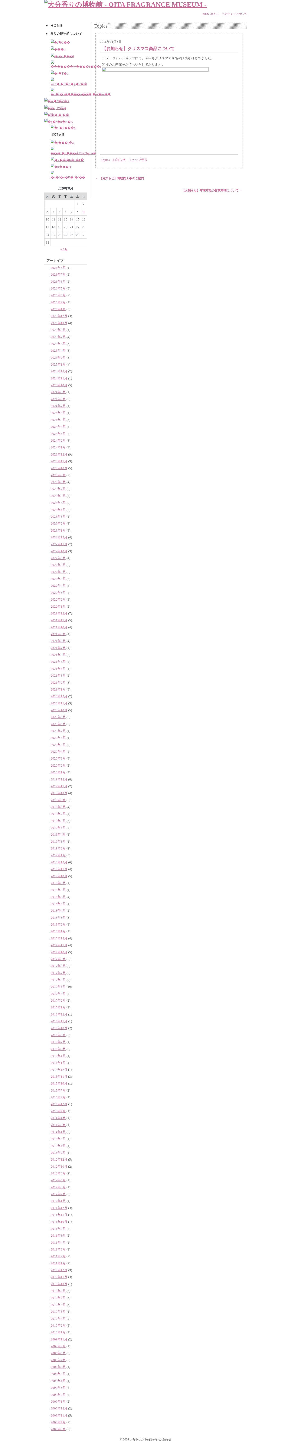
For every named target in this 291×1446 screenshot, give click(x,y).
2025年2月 (58, 357)
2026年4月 (58, 295)
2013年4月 (58, 1146)
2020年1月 (58, 772)
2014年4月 (58, 1118)
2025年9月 (58, 330)
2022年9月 (58, 558)
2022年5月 (58, 578)
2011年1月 (58, 1263)
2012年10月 (59, 1166)
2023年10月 (59, 468)
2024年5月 (58, 420)
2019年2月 (58, 848)
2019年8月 (58, 807)
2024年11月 (59, 378)
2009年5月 (58, 1373)
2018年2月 (58, 924)
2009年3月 (58, 1387)
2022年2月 (58, 599)
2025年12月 (59, 316)
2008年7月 (58, 1422)
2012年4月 (58, 1180)
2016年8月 (58, 1035)
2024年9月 (58, 392)
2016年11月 (59, 1021)
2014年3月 (58, 1125)
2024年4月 (58, 426)
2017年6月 (58, 980)
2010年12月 (59, 1270)
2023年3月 (58, 516)
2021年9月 (58, 634)
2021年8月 (58, 641)
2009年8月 (58, 1353)
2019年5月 (58, 827)
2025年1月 (58, 364)
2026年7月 (58, 274)
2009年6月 (58, 1367)
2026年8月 (58, 267)
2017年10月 (59, 952)
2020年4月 (58, 751)
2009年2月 (58, 1394)
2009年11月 (59, 1339)
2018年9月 (58, 883)
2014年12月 (59, 1104)
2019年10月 (59, 793)
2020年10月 (59, 710)
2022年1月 (58, 606)
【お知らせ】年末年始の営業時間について (212, 190)
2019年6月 (58, 821)
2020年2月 (58, 765)
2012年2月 (58, 1194)
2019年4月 (58, 834)
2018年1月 (58, 931)
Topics (105, 160)
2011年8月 (58, 1235)
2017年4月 (58, 993)
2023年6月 (58, 496)
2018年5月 (58, 903)
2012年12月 (59, 1159)
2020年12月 (59, 696)
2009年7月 (58, 1360)
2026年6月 (58, 281)
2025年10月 (59, 323)
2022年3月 (58, 592)
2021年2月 (58, 682)
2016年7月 (58, 1042)
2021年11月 (59, 620)
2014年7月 (58, 1111)
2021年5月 (58, 661)
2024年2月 (58, 440)
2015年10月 (59, 1083)
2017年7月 (58, 973)
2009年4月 (58, 1381)
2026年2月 (58, 302)
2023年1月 (58, 530)
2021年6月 (58, 655)
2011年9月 (58, 1228)
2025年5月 (58, 343)
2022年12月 (59, 537)
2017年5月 (58, 986)
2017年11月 (59, 945)
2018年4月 (58, 910)
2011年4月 (58, 1242)
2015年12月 (59, 1069)
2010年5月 (58, 1311)
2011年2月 (58, 1256)
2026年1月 (58, 309)
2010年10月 (59, 1284)
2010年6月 (58, 1304)
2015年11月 (59, 1076)
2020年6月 (58, 737)
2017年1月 (58, 1007)
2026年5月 (58, 288)
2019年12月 (59, 779)
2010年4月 (58, 1318)
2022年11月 (59, 544)
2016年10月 (59, 1028)
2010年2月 (58, 1325)
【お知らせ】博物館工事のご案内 (119, 178)
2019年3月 (58, 841)
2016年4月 (58, 1056)
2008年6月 (58, 1429)
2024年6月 (58, 412)
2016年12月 (59, 1014)
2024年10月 (59, 385)
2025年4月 (58, 350)
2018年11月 (59, 869)
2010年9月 (58, 1291)
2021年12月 (59, 613)
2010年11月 (59, 1277)
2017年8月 (58, 966)
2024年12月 (59, 371)
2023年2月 (58, 523)
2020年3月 (58, 758)
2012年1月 (58, 1201)
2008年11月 (59, 1415)
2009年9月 (58, 1346)
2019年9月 (58, 800)
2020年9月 (58, 717)
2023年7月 (58, 489)
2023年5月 (58, 502)
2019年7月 (58, 814)
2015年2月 (58, 1097)
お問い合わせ (210, 14)
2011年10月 (59, 1222)
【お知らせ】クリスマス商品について (138, 48)
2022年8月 (58, 565)
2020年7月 (58, 731)
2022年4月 (58, 585)
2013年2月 (58, 1152)
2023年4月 (58, 509)
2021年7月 (58, 648)
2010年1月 (58, 1332)
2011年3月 (58, 1249)
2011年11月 (59, 1215)
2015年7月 (58, 1090)
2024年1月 (58, 447)
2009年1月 (58, 1401)
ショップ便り (138, 160)
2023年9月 (58, 475)
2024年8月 (58, 399)
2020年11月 (59, 703)
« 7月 (64, 249)
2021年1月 (58, 689)
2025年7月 (58, 337)
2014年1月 (58, 1132)
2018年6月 (58, 897)
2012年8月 (58, 1173)
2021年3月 (58, 675)
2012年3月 (58, 1187)
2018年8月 (58, 890)
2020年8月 (58, 724)
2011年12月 (59, 1208)
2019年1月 (58, 855)
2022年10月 (59, 551)
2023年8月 (58, 482)
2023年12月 (59, 454)
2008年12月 (59, 1408)
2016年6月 (58, 1049)
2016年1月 (58, 1062)
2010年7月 (58, 1297)
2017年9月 (58, 959)
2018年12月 (59, 862)
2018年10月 (59, 876)
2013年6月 (58, 1138)
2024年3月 (58, 433)
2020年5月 (58, 745)
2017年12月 (59, 938)
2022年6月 (58, 572)
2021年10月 (59, 627)
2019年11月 (59, 786)
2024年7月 (58, 406)
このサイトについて (234, 14)
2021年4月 (58, 668)
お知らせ (119, 160)
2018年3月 (58, 917)
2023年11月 (59, 461)
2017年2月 (58, 1000)
